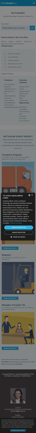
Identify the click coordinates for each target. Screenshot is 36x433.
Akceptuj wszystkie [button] (19, 227)
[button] (18, 237)
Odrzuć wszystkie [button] (18, 232)
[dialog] (18, 216)
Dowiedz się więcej (16, 223)
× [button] (32, 195)
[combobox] (29, 195)
